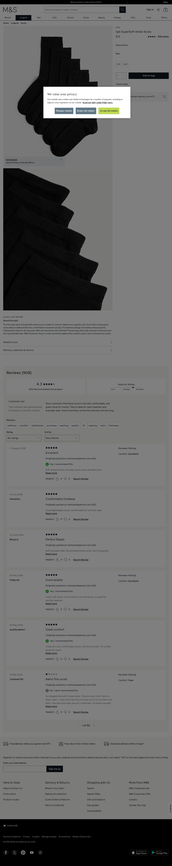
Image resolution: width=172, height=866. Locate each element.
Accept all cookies (109, 111)
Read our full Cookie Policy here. (98, 102)
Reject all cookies (86, 111)
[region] (87, 102)
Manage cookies (64, 111)
